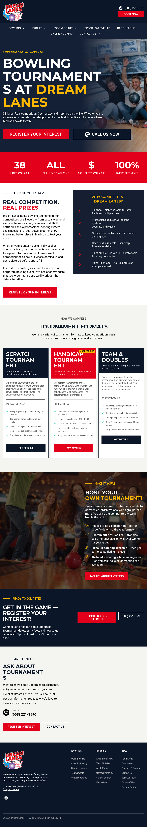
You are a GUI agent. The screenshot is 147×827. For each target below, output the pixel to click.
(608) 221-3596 (24, 714)
